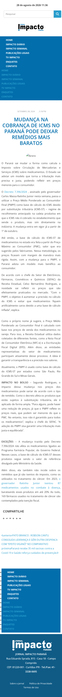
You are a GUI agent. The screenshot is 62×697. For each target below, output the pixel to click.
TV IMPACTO (13, 57)
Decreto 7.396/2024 (15, 192)
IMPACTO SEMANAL (16, 48)
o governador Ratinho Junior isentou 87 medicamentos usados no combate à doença (31, 483)
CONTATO (11, 66)
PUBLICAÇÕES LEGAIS (17, 52)
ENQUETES (11, 61)
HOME (9, 39)
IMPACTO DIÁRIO (15, 44)
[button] (3, 518)
